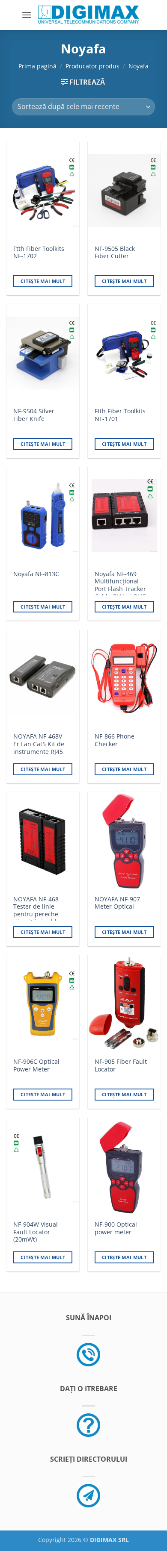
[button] (26, 14)
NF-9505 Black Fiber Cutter (115, 252)
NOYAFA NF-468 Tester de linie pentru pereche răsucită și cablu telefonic (36, 914)
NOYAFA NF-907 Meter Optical (117, 902)
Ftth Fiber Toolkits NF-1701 (120, 414)
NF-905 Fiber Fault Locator (121, 1065)
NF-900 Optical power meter (116, 1228)
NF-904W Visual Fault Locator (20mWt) (35, 1232)
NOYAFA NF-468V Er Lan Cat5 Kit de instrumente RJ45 (38, 744)
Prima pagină (37, 66)
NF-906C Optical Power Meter (36, 1065)
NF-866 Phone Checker (114, 740)
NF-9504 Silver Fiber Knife (33, 414)
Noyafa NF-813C (36, 574)
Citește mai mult (43, 281)
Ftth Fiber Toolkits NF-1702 (38, 252)
